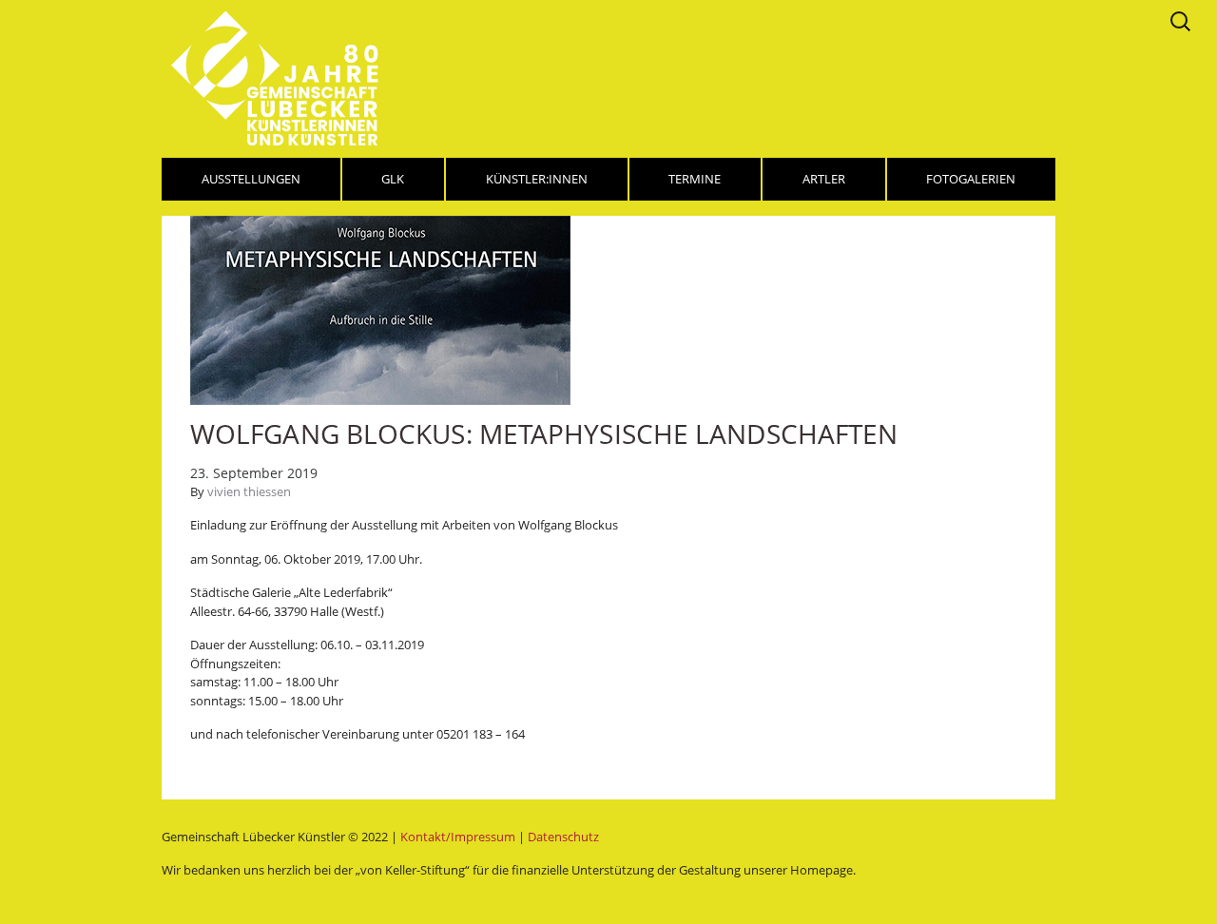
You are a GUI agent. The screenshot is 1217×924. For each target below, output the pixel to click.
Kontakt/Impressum (457, 836)
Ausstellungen (251, 178)
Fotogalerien (970, 178)
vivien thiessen (249, 491)
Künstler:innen (537, 178)
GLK (392, 178)
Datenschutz (563, 836)
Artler (823, 178)
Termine (694, 178)
